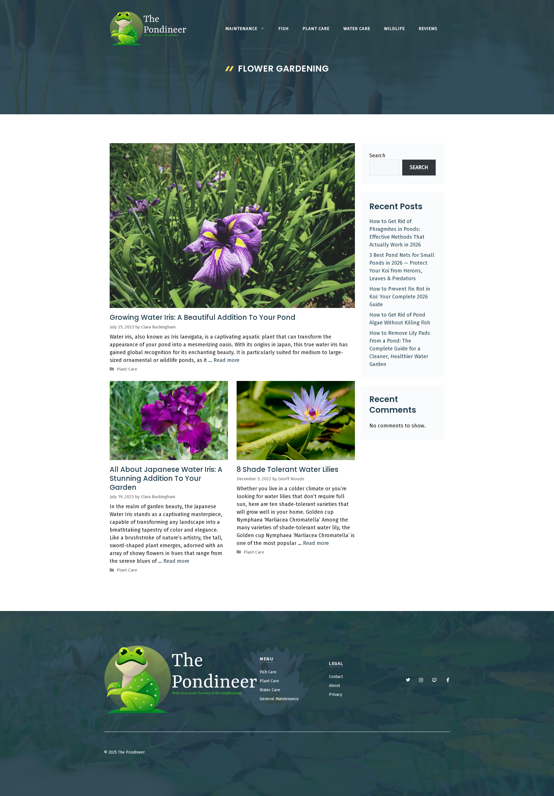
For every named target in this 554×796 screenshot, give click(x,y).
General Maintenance (279, 698)
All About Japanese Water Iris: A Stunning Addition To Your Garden (166, 478)
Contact (336, 676)
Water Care (356, 28)
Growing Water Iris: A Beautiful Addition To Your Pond (202, 317)
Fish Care (268, 672)
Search (377, 155)
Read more (226, 360)
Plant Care (316, 28)
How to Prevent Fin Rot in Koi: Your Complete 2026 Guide (399, 297)
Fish (283, 28)
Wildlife (394, 28)
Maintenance (241, 28)
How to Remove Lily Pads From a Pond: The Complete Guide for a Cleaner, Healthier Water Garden (399, 348)
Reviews (428, 28)
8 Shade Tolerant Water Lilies (287, 469)
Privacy (335, 694)
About (334, 685)
